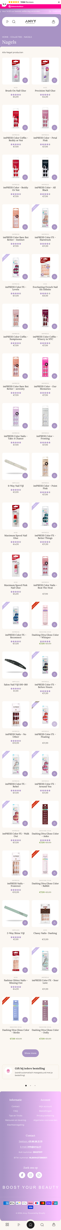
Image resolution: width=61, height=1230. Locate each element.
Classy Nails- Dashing (45, 933)
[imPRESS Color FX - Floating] (45, 714)
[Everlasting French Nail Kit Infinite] (45, 267)
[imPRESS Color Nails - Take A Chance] (15, 416)
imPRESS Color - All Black (45, 188)
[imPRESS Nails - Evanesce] (15, 863)
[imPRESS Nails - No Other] (15, 714)
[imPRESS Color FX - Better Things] (45, 515)
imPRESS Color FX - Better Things (45, 536)
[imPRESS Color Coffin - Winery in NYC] (45, 317)
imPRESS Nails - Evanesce (15, 884)
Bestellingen (45, 1111)
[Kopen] (25, 80)
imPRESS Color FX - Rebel (15, 785)
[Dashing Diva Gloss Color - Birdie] (15, 1010)
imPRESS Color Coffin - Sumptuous (15, 338)
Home (5, 37)
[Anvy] (30, 21)
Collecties (16, 37)
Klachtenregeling (15, 1125)
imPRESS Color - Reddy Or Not (15, 188)
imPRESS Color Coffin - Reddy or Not (15, 139)
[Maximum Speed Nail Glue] (15, 515)
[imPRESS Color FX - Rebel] (15, 764)
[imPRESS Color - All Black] (45, 168)
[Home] (30, 1225)
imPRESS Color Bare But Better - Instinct (16, 238)
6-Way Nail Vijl (16, 485)
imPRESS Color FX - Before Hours (45, 685)
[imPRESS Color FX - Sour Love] (45, 960)
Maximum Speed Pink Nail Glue (15, 586)
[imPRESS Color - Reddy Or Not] (15, 168)
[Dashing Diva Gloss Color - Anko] (45, 814)
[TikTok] (39, 1175)
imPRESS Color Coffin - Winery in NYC (45, 338)
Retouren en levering (15, 1120)
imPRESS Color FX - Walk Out (15, 835)
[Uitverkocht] (54, 724)
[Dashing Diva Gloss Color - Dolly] (45, 1010)
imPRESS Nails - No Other (15, 735)
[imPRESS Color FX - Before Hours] (45, 665)
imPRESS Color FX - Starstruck (45, 238)
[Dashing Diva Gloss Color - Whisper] (45, 615)
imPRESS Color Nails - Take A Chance (16, 437)
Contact (16, 1106)
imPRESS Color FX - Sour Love (45, 981)
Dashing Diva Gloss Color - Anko (45, 835)
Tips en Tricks (15, 1115)
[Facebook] (22, 1175)
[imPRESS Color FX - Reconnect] (15, 615)
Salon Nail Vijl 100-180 (16, 684)
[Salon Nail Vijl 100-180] (15, 665)
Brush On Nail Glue (15, 90)
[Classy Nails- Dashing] (45, 913)
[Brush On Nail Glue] (15, 71)
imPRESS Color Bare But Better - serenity (16, 387)
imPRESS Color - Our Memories (45, 387)
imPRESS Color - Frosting (45, 437)
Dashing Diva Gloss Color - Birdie (15, 1031)
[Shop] (7, 1225)
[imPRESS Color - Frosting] (45, 416)
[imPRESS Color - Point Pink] (45, 466)
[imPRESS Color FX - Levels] (15, 267)
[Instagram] (30, 1175)
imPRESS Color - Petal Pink (45, 139)
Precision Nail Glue (45, 90)
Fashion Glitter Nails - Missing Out (16, 981)
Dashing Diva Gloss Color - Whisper (45, 636)
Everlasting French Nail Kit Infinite (45, 288)
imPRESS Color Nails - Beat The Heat (45, 586)
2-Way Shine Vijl (16, 933)
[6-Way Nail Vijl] (15, 466)
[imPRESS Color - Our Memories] (45, 366)
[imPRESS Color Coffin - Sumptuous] (15, 317)
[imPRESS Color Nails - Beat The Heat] (45, 565)
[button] (7, 22)
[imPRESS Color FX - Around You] (45, 764)
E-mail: (30, 1146)
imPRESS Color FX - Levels (15, 288)
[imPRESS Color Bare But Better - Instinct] (15, 217)
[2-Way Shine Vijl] (15, 913)
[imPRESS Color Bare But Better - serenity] (15, 366)
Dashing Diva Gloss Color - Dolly (45, 1031)
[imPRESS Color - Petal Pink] (45, 118)
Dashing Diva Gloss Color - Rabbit (45, 884)
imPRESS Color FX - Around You (45, 785)
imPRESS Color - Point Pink (45, 487)
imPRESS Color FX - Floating (45, 735)
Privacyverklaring (45, 1115)
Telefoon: (30, 1141)
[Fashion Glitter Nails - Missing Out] (15, 960)
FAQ (15, 1111)
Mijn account (45, 1106)
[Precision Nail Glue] (45, 71)
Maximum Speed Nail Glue (15, 536)
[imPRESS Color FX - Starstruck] (45, 217)
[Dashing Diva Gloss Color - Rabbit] (45, 863)
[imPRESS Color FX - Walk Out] (15, 814)
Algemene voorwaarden (45, 1120)
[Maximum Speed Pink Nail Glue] (15, 565)
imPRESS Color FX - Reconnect (15, 636)
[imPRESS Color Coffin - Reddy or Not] (15, 118)
